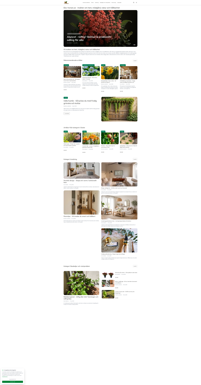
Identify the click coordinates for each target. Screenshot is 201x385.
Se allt (135, 60)
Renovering (114, 2)
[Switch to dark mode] (136, 2)
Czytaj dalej (66, 113)
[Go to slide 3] (135, 44)
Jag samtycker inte (12, 379)
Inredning (97, 2)
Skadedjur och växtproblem (105, 2)
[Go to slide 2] (134, 44)
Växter (92, 2)
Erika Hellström (84, 80)
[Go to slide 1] (133, 44)
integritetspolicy (4, 376)
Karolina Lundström (67, 82)
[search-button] (133, 2)
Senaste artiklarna (86, 2)
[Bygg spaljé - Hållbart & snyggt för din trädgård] (100, 28)
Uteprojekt (119, 2)
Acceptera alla (12, 381)
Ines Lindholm (69, 42)
